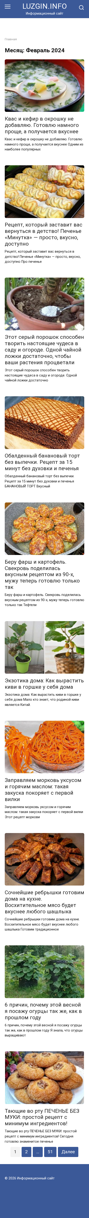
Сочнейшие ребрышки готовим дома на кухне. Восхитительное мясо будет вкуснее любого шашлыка (44, 902)
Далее (68, 1151)
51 (50, 1151)
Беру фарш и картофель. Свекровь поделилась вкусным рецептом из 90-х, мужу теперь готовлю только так (42, 574)
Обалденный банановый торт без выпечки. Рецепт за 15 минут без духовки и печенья (42, 462)
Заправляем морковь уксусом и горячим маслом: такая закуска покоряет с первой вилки (43, 789)
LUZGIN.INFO (44, 6)
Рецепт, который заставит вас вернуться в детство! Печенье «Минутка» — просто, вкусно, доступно (43, 234)
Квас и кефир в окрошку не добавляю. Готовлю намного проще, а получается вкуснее (42, 125)
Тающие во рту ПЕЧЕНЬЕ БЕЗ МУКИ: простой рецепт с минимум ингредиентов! (42, 1117)
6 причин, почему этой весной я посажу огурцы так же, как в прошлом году (43, 1011)
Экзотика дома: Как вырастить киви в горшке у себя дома (44, 683)
